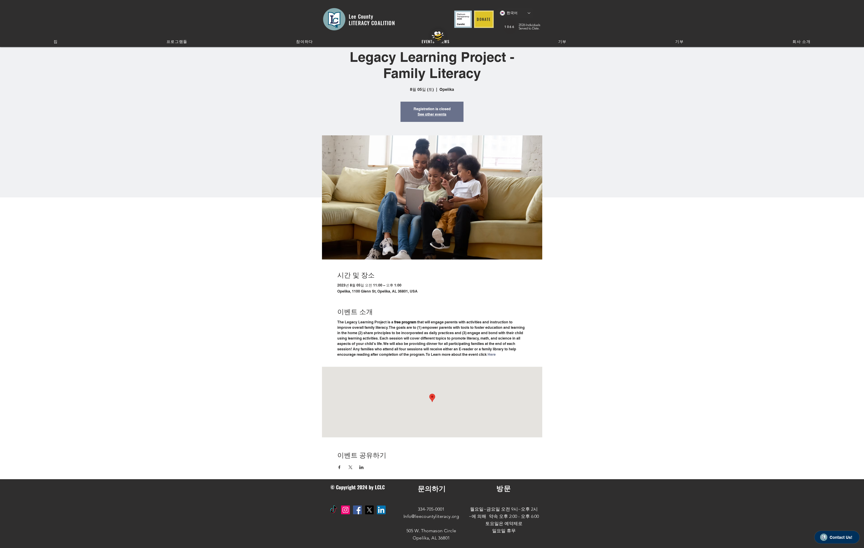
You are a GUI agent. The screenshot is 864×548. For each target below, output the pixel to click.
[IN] (381, 510)
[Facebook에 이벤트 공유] (339, 467)
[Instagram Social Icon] (345, 510)
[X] (369, 510)
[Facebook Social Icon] (357, 510)
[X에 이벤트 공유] (350, 467)
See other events (432, 114)
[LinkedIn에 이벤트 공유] (361, 467)
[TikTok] (333, 510)
